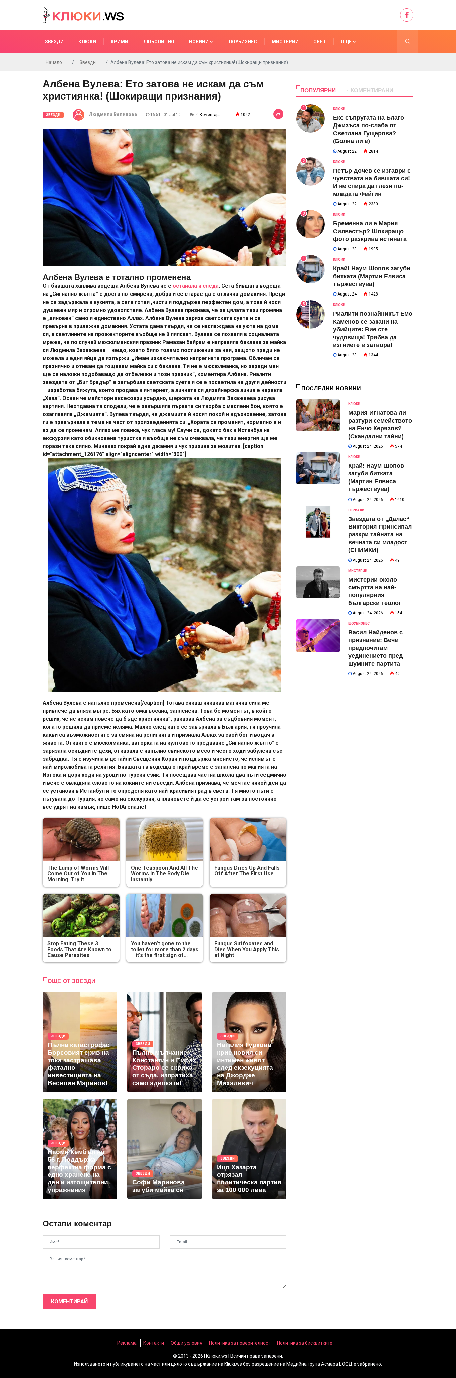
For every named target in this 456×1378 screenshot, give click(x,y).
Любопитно (158, 41)
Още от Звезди (71, 981)
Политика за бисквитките (304, 1343)
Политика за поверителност (239, 1343)
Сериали (356, 510)
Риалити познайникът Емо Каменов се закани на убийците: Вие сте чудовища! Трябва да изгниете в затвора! (372, 329)
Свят (319, 41)
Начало (54, 62)
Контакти (153, 1343)
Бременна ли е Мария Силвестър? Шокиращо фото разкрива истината (370, 231)
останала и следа (196, 286)
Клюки (87, 41)
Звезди (54, 41)
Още (347, 41)
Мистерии (285, 41)
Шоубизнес (242, 41)
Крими (119, 41)
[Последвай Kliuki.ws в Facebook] (406, 15)
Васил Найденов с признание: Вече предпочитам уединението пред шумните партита (375, 648)
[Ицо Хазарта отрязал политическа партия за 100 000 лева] (249, 1149)
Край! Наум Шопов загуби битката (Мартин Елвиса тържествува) (371, 276)
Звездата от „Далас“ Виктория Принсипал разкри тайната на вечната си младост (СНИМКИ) (380, 535)
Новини (199, 41)
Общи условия (186, 1343)
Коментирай (69, 1301)
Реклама (127, 1343)
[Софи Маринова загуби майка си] (164, 1149)
